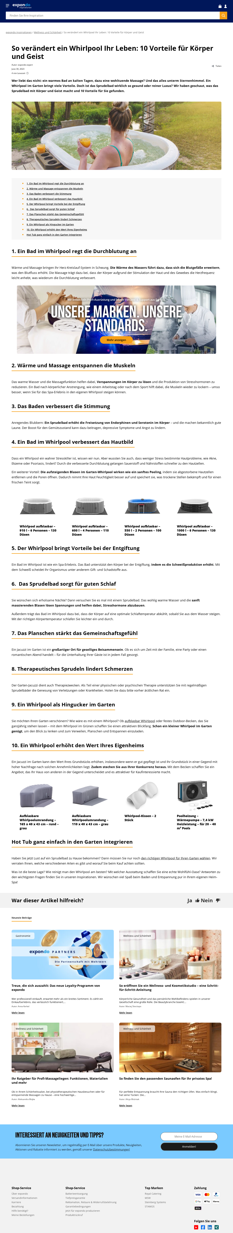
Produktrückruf (74, 1215)
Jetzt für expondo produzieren (82, 1210)
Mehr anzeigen (116, 340)
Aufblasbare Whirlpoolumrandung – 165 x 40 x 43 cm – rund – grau (39, 822)
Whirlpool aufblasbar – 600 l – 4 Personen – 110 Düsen (90, 530)
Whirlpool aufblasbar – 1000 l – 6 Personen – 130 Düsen (196, 530)
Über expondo (20, 1193)
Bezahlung (18, 1206)
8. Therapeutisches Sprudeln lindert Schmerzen (54, 219)
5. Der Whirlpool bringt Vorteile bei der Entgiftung (56, 204)
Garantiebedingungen (78, 1206)
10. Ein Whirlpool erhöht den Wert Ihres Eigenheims (57, 229)
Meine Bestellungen (23, 1215)
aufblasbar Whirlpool (140, 721)
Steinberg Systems (155, 1202)
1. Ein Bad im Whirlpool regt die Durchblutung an (55, 183)
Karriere (16, 1202)
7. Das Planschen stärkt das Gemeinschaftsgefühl (55, 214)
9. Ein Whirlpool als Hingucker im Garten (50, 224)
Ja (189, 900)
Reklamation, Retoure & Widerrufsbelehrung (90, 1202)
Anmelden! (189, 1146)
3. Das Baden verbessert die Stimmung (49, 193)
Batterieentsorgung (76, 1193)
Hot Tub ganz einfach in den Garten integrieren (54, 234)
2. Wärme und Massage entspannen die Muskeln (55, 188)
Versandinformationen (24, 1198)
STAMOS (150, 1206)
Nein (207, 900)
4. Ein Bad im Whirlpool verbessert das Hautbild (55, 198)
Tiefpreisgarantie (75, 1198)
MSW (148, 1198)
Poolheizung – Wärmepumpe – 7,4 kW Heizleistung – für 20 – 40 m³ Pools (196, 822)
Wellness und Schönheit (48, 32)
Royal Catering (153, 1193)
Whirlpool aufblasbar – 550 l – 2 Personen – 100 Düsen (143, 530)
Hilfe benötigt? (20, 1210)
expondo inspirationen (19, 32)
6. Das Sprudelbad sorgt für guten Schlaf (51, 209)
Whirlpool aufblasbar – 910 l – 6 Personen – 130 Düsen (38, 530)
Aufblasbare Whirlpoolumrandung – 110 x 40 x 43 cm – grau (90, 820)
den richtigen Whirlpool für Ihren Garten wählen (175, 858)
